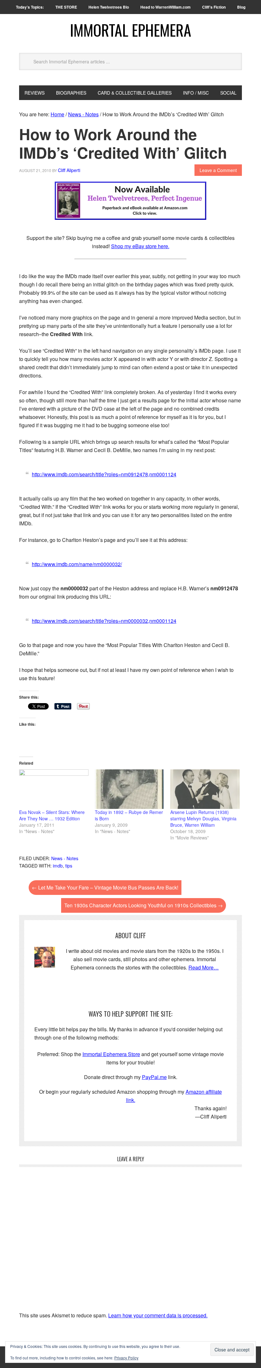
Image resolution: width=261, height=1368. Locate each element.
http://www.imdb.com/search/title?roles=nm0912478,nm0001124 (104, 474)
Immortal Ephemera (130, 29)
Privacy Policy (126, 1357)
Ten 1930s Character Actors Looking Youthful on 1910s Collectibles (143, 905)
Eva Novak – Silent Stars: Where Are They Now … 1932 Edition (52, 815)
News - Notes (64, 858)
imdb (58, 865)
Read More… (203, 967)
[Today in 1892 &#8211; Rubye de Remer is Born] (129, 789)
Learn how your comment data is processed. (158, 1315)
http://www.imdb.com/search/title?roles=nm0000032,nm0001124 (104, 620)
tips (68, 865)
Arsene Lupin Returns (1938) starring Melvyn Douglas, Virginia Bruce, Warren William (203, 818)
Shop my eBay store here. (140, 246)
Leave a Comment (218, 170)
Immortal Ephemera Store (111, 1054)
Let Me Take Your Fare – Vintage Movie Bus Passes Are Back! (105, 887)
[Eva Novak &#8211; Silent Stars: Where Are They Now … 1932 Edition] (53, 789)
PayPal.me (154, 1077)
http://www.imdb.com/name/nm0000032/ (77, 564)
